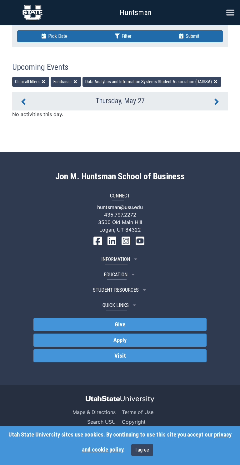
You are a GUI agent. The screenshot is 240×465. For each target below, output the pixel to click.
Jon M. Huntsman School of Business (120, 176)
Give (120, 324)
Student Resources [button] (116, 290)
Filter (126, 36)
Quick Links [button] (115, 305)
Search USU (101, 422)
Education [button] (116, 274)
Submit (191, 36)
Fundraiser (63, 81)
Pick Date (57, 36)
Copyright (134, 422)
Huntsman (136, 12)
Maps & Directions (94, 412)
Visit (120, 355)
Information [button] (115, 259)
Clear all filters (28, 81)
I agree (142, 450)
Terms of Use (137, 412)
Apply (120, 340)
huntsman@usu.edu (120, 207)
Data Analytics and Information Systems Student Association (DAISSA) (149, 81)
